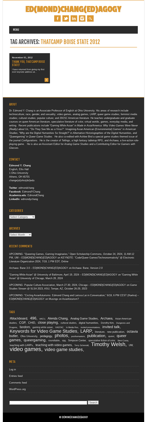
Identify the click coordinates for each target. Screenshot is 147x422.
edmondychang (29, 199)
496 (33, 318)
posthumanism (78, 336)
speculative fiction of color (101, 340)
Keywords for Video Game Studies (43, 331)
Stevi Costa (123, 340)
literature (100, 331)
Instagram (82, 18)
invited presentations (90, 327)
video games (25, 349)
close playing (48, 322)
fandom (25, 327)
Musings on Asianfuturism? (64, 299)
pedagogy (46, 336)
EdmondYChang (31, 191)
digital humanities (88, 322)
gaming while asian (43, 327)
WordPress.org (17, 389)
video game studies (64, 349)
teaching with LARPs (21, 345)
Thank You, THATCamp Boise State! (28, 63)
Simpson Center (77, 340)
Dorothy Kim (107, 323)
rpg (64, 340)
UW (131, 345)
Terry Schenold (81, 345)
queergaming (35, 340)
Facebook (57, 18)
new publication (115, 331)
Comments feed (18, 382)
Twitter (65, 18)
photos (61, 335)
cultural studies (68, 323)
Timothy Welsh (108, 344)
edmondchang (26, 187)
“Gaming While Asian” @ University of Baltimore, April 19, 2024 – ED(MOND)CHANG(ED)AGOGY (63, 274)
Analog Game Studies (84, 318)
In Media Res (72, 327)
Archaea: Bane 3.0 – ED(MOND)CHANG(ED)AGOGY (38, 268)
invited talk (111, 327)
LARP (86, 331)
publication (96, 336)
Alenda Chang (58, 318)
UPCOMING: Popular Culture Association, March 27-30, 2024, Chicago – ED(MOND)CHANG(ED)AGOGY (67, 285)
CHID (31, 322)
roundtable (54, 340)
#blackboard (18, 318)
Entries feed (16, 376)
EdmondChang (36, 195)
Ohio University (28, 336)
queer (111, 336)
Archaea (106, 318)
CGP (22, 322)
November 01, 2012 (22, 57)
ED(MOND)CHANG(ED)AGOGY (73, 9)
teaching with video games (54, 345)
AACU (42, 319)
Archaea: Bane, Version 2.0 (87, 268)
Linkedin (74, 18)
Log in (12, 369)
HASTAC (59, 327)
